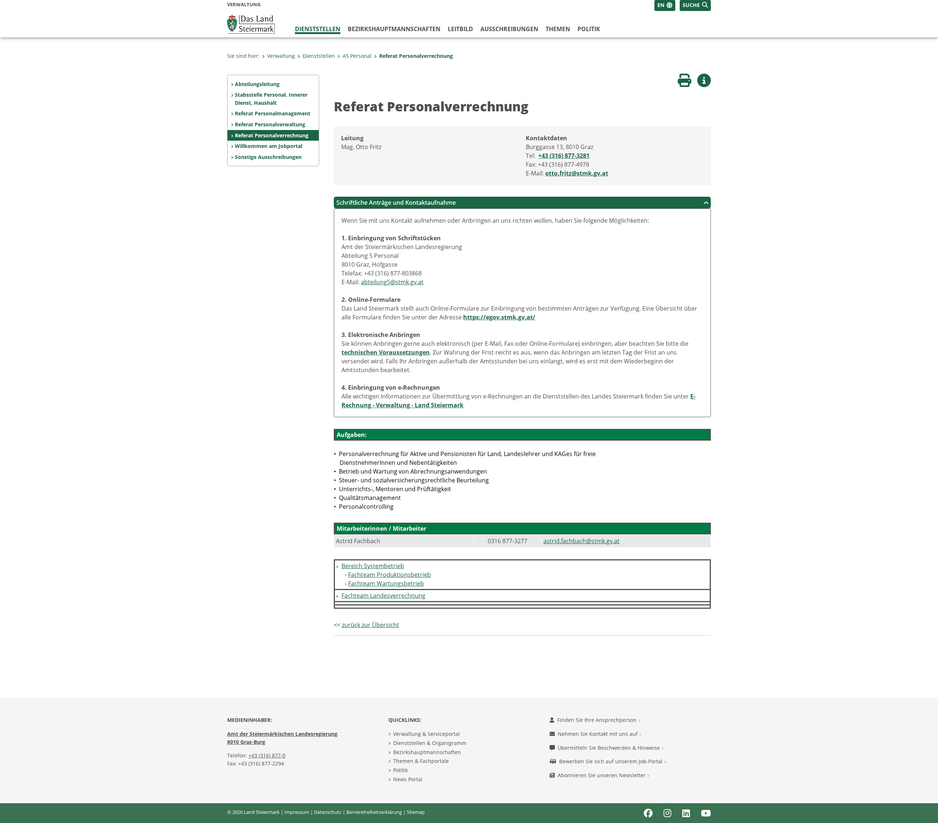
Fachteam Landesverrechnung (383, 596)
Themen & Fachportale (421, 760)
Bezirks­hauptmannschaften (394, 29)
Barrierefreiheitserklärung (374, 812)
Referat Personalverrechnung (416, 55)
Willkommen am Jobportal (268, 145)
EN (660, 4)
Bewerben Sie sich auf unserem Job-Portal (611, 761)
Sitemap (416, 812)
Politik (588, 29)
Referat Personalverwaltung (270, 124)
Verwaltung (281, 55)
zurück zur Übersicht (370, 625)
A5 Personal (357, 55)
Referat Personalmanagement (272, 113)
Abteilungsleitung (257, 84)
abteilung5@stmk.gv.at (392, 282)
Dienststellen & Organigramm (429, 742)
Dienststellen (317, 29)
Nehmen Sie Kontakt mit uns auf (598, 733)
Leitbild (460, 29)
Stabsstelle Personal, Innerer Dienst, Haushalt (271, 98)
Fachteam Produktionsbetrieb (389, 575)
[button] (695, 5)
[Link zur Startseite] (251, 23)
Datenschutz (327, 812)
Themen (558, 29)
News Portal (407, 779)
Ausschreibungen (509, 29)
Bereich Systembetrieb (372, 566)
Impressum (296, 812)
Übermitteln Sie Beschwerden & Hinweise (609, 747)
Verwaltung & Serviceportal (426, 733)
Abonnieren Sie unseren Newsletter (602, 775)
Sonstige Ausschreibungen (268, 156)
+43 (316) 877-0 (266, 755)
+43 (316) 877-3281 (564, 156)
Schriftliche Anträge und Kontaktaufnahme (396, 203)
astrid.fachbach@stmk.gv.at (581, 541)
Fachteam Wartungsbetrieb (386, 583)
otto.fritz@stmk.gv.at (576, 173)
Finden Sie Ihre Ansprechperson (597, 719)
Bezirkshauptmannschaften (427, 752)
